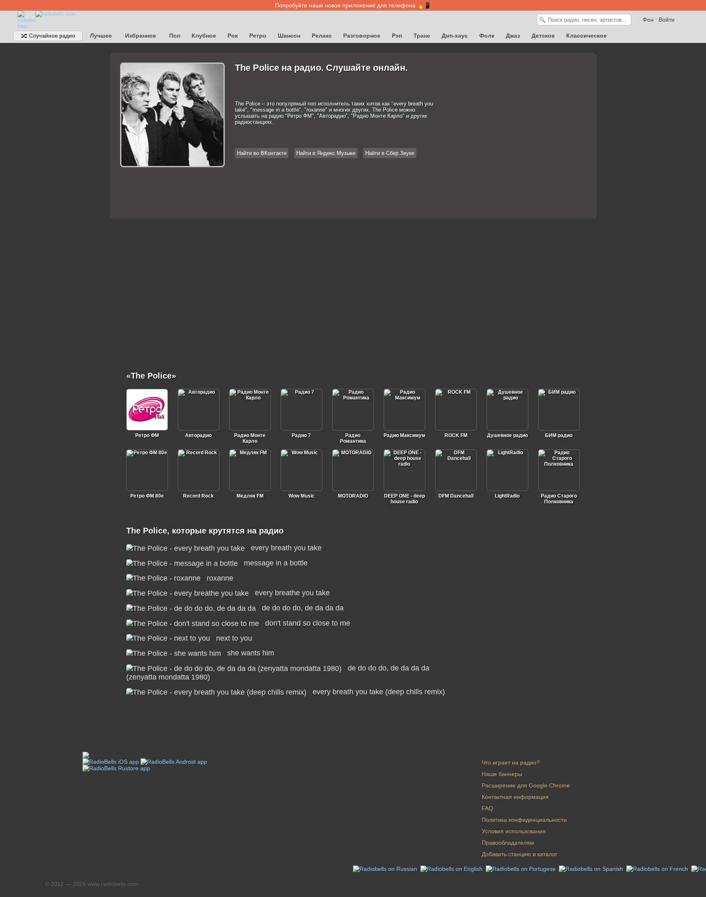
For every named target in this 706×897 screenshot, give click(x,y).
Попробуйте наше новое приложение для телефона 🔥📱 (353, 5)
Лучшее (101, 35)
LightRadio (507, 496)
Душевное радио (507, 435)
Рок (233, 35)
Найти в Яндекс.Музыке (325, 153)
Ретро (257, 35)
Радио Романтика (353, 438)
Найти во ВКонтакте (261, 153)
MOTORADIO (353, 496)
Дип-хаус (455, 35)
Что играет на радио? (511, 762)
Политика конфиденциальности (524, 819)
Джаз (513, 35)
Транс (421, 35)
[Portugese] (521, 868)
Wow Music (301, 496)
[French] (658, 868)
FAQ (487, 808)
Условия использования (514, 831)
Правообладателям (508, 842)
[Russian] (386, 868)
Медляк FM (250, 496)
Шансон (289, 35)
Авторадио (198, 435)
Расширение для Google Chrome (526, 785)
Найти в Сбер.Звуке (389, 153)
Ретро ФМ (147, 435)
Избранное (140, 35)
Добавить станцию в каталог (519, 854)
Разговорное (361, 35)
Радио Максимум (404, 435)
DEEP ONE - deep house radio (404, 499)
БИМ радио (558, 435)
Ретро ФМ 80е (147, 496)
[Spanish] (592, 868)
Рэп (397, 35)
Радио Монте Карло (250, 438)
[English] (452, 868)
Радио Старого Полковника (559, 499)
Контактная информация (515, 797)
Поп (174, 35)
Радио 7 (301, 435)
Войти (667, 19)
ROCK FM (456, 435)
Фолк (486, 35)
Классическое (586, 35)
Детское (543, 35)
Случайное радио (51, 36)
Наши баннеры (502, 774)
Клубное (204, 35)
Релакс (322, 35)
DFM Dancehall (456, 496)
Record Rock (198, 496)
